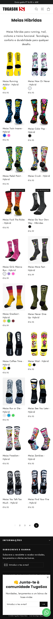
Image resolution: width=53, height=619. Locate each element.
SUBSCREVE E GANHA (17, 549)
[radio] (4, 88)
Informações (12, 540)
